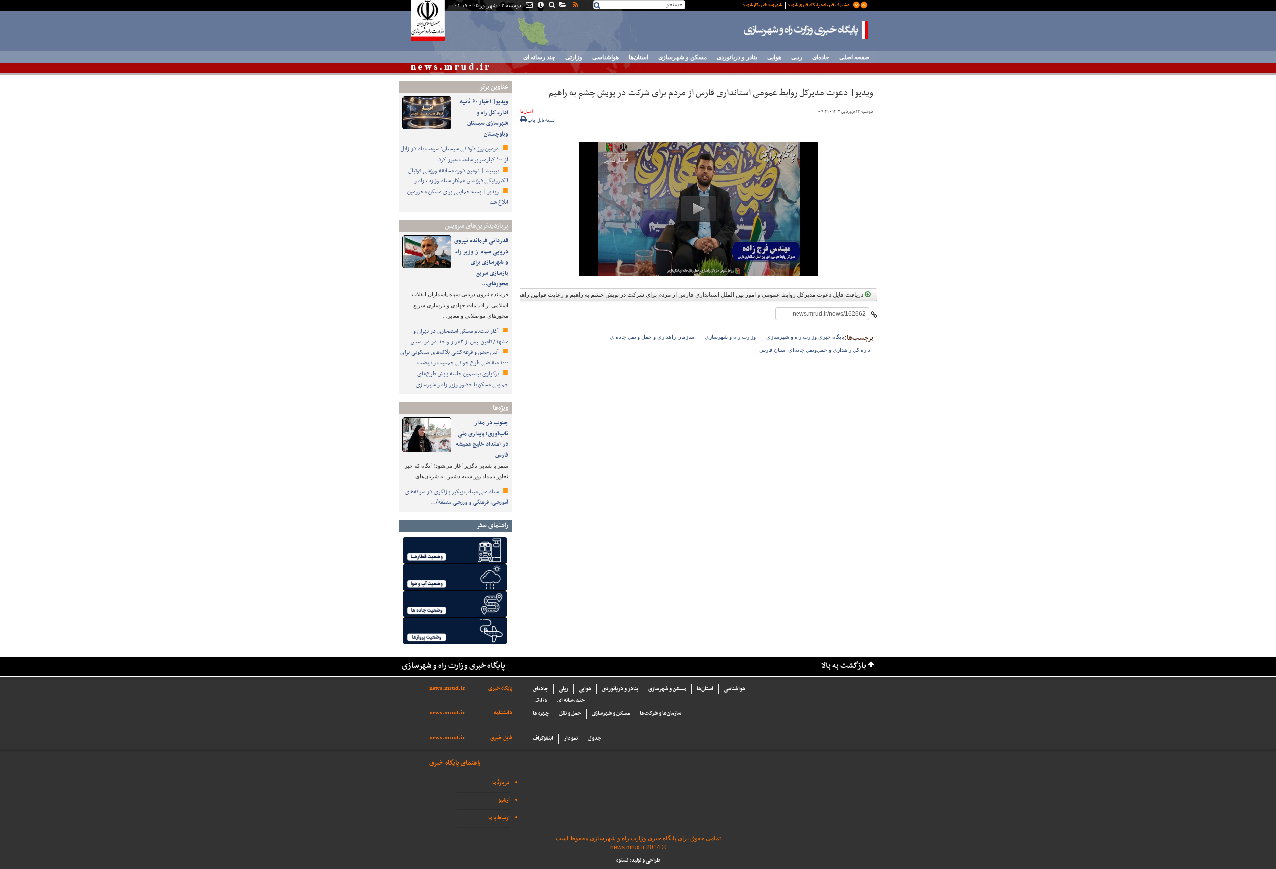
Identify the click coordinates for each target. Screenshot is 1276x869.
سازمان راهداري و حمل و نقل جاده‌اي (652, 337)
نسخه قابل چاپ (541, 121)
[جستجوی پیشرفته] (551, 6)
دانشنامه (503, 713)
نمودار (571, 738)
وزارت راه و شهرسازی (730, 337)
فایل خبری (501, 738)
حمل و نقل (570, 713)
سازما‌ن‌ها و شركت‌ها (660, 713)
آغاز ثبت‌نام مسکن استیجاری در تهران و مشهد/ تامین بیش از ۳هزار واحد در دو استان (459, 336)
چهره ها (541, 713)
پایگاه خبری (500, 688)
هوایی (774, 57)
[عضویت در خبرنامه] (797, 4)
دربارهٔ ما (501, 783)
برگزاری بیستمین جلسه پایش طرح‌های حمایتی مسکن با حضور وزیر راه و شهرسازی (462, 379)
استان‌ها (638, 57)
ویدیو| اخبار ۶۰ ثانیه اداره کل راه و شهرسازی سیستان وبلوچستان (484, 118)
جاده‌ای (820, 57)
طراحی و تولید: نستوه (638, 860)
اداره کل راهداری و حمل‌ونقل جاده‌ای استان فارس (815, 350)
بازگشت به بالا (843, 666)
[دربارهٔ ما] (540, 6)
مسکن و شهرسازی (682, 57)
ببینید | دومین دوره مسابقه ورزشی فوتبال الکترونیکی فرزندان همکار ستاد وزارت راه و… (458, 176)
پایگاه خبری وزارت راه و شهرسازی (806, 30)
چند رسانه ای (539, 57)
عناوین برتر (493, 87)
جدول (594, 738)
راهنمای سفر (492, 525)
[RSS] (575, 6)
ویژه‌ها (500, 408)
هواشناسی (605, 57)
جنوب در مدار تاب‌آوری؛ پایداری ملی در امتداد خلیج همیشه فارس (482, 439)
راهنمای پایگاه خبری (454, 763)
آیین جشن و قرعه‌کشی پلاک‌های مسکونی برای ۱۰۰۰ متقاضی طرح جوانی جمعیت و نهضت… (454, 358)
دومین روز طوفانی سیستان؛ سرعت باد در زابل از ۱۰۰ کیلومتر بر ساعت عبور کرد (454, 154)
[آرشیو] (562, 6)
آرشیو (504, 800)
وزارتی (573, 57)
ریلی (796, 57)
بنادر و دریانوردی (737, 57)
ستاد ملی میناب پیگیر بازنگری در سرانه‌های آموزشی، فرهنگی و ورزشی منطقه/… (456, 497)
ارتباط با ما (499, 818)
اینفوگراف (543, 738)
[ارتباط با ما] (528, 6)
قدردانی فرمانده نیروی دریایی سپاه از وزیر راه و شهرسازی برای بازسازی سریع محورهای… (481, 262)
